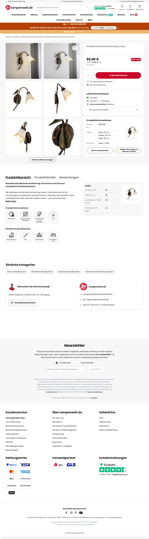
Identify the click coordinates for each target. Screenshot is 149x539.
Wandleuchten (37, 37)
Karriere (56, 430)
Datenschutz (105, 422)
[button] (23, 99)
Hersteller (94, 398)
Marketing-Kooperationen (64, 426)
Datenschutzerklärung (95, 392)
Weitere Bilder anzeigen (42, 160)
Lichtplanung (58, 434)
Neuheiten (104, 14)
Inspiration (57, 446)
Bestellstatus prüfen (15, 426)
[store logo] (19, 7)
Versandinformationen (16, 438)
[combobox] (63, 7)
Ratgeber (67, 446)
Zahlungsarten (12, 434)
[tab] (18, 177)
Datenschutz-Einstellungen (37, 517)
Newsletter (57, 422)
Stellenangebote (69, 430)
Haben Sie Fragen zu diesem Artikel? (129, 150)
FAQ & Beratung (13, 422)
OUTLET (79, 20)
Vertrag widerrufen (15, 418)
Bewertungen (69, 177)
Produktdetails (45, 177)
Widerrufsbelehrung (108, 430)
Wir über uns (58, 418)
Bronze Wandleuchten (17, 272)
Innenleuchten (26, 37)
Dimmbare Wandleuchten (69, 272)
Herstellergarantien (15, 446)
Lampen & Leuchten (13, 37)
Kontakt (9, 442)
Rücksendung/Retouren (16, 430)
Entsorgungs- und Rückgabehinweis (109, 517)
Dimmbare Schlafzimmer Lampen (99, 272)
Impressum (104, 426)
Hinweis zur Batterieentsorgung (83, 517)
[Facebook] (68, 512)
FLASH (103, 28)
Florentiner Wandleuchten (42, 272)
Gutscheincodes (59, 438)
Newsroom (57, 442)
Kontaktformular (52, 392)
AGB (101, 418)
